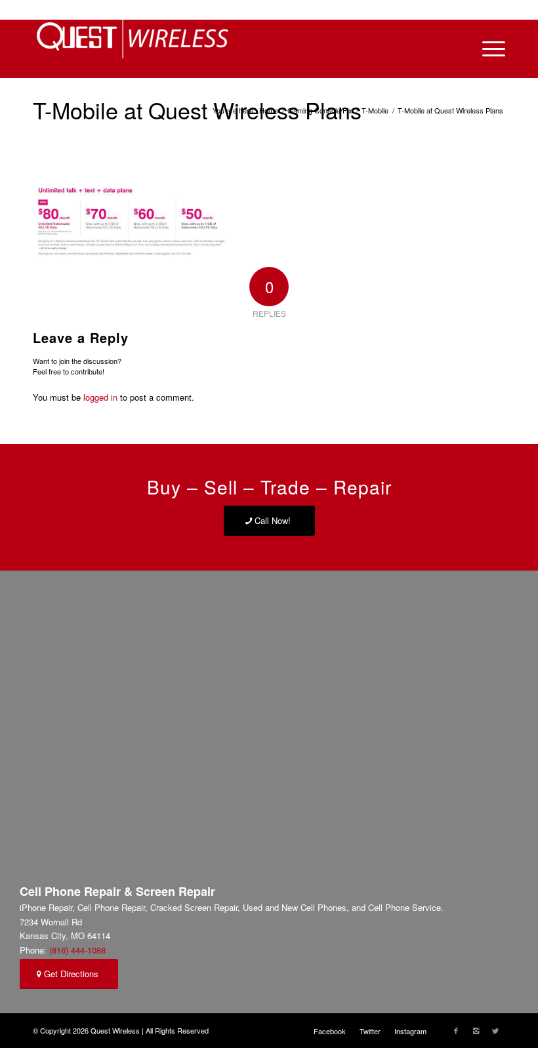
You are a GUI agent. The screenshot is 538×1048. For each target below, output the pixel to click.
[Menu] (487, 48)
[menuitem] (329, 1031)
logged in (100, 397)
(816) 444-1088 (77, 950)
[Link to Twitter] (495, 1030)
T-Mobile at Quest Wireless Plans (197, 110)
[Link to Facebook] (456, 1030)
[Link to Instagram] (476, 1030)
